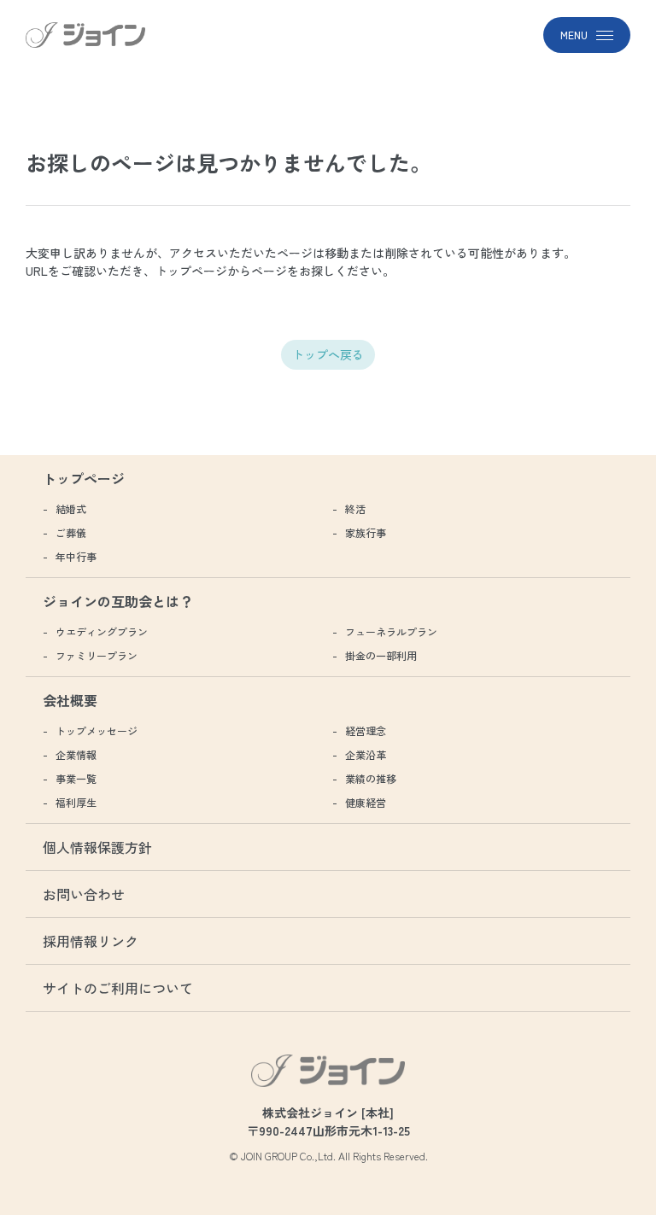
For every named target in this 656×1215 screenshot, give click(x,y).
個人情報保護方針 (97, 847)
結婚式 (71, 508)
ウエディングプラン (102, 631)
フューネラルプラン (391, 631)
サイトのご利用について (118, 988)
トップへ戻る (328, 354)
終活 (355, 508)
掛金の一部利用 (381, 655)
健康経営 (365, 802)
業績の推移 (370, 778)
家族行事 (365, 532)
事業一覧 (76, 778)
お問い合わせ (84, 894)
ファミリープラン (97, 655)
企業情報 (76, 754)
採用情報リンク (90, 941)
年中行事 (76, 556)
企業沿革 (365, 754)
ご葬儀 (71, 532)
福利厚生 (76, 802)
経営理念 (365, 730)
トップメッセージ (97, 730)
